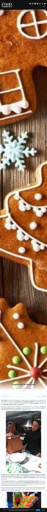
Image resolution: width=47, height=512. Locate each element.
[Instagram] (32, 4)
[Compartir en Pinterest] (45, 396)
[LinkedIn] (35, 4)
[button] (44, 6)
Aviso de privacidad (43, 510)
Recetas (6, 10)
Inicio (3, 10)
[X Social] (42, 4)
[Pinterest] (37, 4)
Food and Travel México (24, 388)
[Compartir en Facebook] (44, 396)
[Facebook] (30, 4)
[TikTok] (40, 4)
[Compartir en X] (43, 396)
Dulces (10, 10)
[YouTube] (45, 4)
